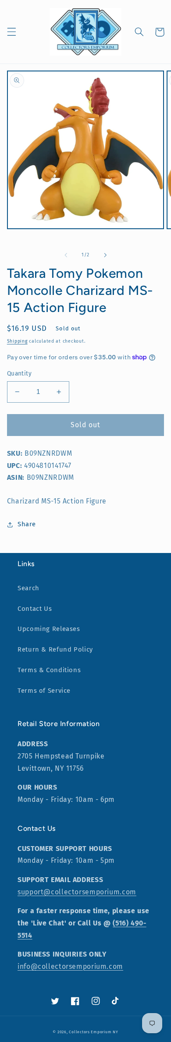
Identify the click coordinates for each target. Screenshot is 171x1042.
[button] (11, 32)
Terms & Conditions (49, 670)
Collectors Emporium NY (93, 1032)
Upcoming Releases (49, 629)
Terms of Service (44, 691)
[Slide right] (105, 255)
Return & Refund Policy (55, 649)
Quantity (19, 373)
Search (28, 588)
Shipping (17, 341)
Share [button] (27, 524)
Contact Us (35, 609)
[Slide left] (65, 255)
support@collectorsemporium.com (77, 892)
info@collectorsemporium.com (70, 966)
